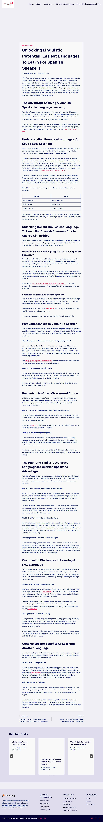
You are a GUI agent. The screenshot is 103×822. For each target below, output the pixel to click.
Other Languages (27, 45)
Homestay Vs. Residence (67, 802)
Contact (88, 801)
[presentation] (51, 747)
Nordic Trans (32, 609)
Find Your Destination (65, 4)
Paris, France (44, 807)
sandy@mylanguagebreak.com (89, 4)
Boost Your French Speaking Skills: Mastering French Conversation (71, 718)
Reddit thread (49, 309)
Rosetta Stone (47, 591)
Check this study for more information (52, 170)
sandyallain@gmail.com (30, 73)
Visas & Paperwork (69, 807)
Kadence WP (41, 818)
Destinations (49, 4)
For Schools (90, 804)
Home (31, 4)
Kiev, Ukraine (44, 804)
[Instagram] (99, 818)
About (38, 4)
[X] (95, 818)
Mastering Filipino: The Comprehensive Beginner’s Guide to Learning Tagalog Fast (34, 718)
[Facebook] (92, 818)
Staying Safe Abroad (70, 810)
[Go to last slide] (11, 756)
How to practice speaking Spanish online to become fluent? (51, 761)
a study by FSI (36, 425)
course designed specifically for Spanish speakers (49, 283)
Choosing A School (69, 798)
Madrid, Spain (44, 801)
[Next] (91, 756)
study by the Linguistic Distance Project (38, 361)
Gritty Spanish (36, 673)
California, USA (45, 810)
